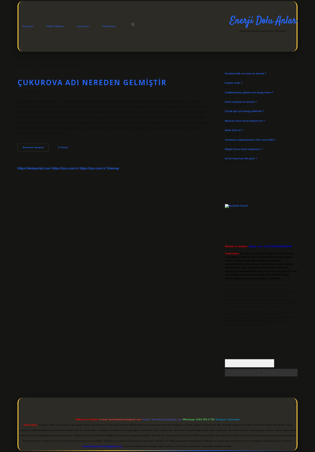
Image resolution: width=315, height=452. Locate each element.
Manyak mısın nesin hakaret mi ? (245, 120)
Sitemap (113, 168)
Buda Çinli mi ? (234, 130)
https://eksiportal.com (34, 168)
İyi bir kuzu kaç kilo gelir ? (241, 158)
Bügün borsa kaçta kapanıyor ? (244, 149)
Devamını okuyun (36, 148)
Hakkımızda (108, 26)
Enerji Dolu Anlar (263, 21)
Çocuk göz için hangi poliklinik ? (244, 111)
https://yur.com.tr (92, 168)
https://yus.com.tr (65, 168)
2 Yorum (63, 147)
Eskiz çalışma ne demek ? (241, 101)
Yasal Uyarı (83, 26)
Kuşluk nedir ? (233, 82)
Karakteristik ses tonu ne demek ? (245, 73)
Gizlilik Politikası (55, 26)
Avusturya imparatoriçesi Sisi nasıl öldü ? (250, 139)
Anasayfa (27, 26)
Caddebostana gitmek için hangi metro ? (249, 92)
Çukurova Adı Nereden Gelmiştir (92, 82)
